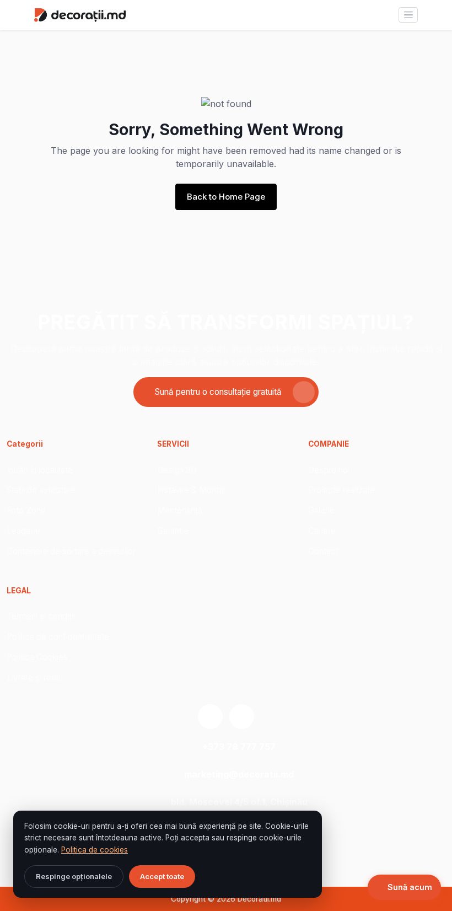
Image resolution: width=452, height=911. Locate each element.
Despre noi (328, 470)
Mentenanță (180, 510)
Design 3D (177, 470)
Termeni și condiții (41, 616)
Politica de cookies (94, 849)
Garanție (173, 531)
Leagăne (23, 531)
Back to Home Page (226, 196)
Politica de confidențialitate (58, 636)
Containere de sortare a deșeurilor (71, 551)
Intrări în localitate (40, 470)
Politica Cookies (37, 657)
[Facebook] (241, 716)
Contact (323, 551)
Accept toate (162, 876)
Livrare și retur (34, 677)
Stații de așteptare (41, 490)
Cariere (322, 531)
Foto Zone (26, 510)
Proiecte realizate (341, 490)
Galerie (321, 510)
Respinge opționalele (74, 876)
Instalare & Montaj (191, 490)
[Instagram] (210, 716)
